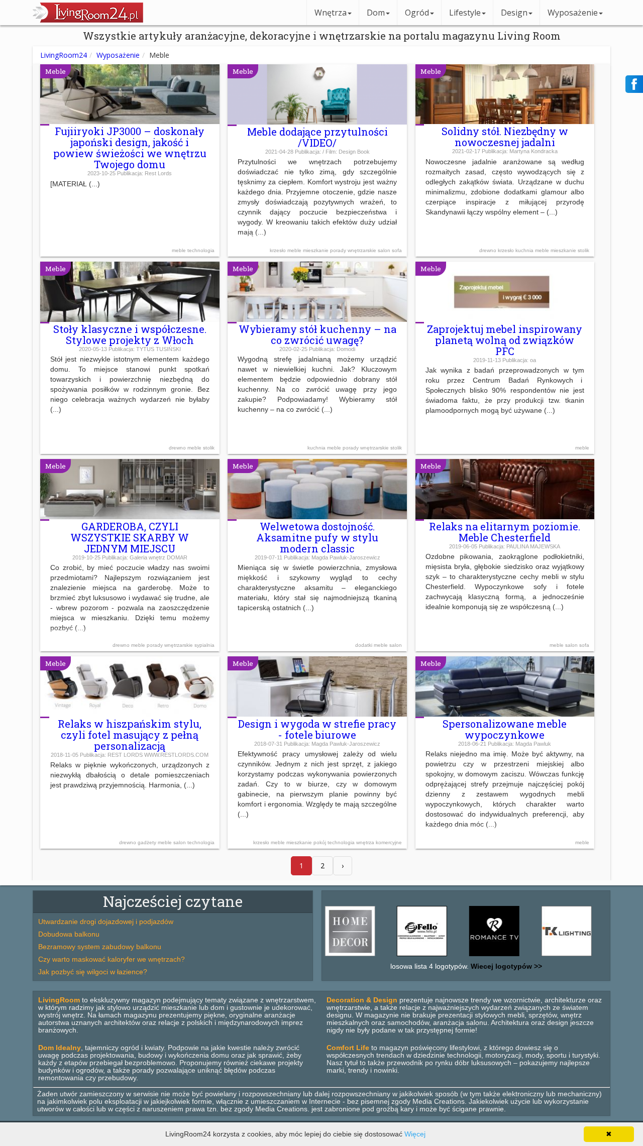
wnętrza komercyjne (379, 842)
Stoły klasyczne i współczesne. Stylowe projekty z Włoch (129, 334)
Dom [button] (376, 12)
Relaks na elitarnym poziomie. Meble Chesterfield (504, 532)
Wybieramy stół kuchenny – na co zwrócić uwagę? (317, 334)
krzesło (278, 250)
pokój (320, 842)
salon (385, 250)
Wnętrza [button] (330, 12)
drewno (488, 250)
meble (179, 250)
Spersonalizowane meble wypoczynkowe (505, 729)
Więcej (414, 1134)
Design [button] (514, 12)
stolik (583, 250)
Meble (55, 71)
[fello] (398, 956)
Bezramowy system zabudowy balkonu (99, 947)
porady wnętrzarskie (354, 250)
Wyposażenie (118, 55)
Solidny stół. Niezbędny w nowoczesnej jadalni (505, 137)
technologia (201, 250)
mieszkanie (316, 250)
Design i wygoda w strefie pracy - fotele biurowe (317, 729)
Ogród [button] (417, 12)
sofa (397, 250)
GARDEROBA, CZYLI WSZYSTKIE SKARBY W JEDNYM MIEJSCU (129, 537)
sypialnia (204, 645)
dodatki (364, 645)
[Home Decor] (326, 956)
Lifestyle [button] (465, 12)
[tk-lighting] (543, 956)
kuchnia (525, 250)
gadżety (148, 842)
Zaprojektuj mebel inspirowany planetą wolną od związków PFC (504, 340)
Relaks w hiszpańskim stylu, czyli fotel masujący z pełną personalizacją (129, 734)
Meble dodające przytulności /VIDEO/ (317, 137)
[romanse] (470, 956)
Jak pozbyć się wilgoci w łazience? (92, 972)
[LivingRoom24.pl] (88, 20)
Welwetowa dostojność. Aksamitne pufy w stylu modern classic (317, 537)
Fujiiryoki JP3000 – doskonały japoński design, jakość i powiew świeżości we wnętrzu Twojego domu (129, 148)
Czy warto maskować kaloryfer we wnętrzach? (111, 959)
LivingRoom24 (63, 55)
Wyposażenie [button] (573, 12)
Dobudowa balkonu (68, 934)
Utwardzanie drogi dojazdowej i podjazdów (105, 922)
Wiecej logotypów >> (505, 966)
